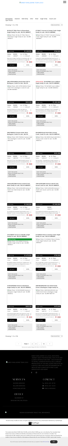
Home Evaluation (19, 388)
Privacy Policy (37, 420)
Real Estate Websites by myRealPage (52, 420)
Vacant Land (52, 19)
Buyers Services (19, 383)
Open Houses (9, 20)
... (39, 344)
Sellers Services (19, 386)
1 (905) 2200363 (11, 72)
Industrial (17, 19)
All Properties (9, 19)
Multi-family (25, 19)
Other (31, 19)
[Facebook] (31, 372)
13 (43, 344)
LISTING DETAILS (12, 65)
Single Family (43, 19)
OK (54, 441)
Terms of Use (46, 441)
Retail (36, 19)
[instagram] (36, 372)
